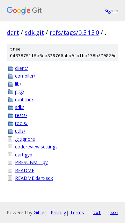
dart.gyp (23, 154)
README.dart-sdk (34, 178)
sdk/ (19, 107)
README (24, 170)
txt (97, 212)
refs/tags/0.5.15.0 (74, 32)
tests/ (21, 115)
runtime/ (24, 99)
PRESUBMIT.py (31, 162)
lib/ (18, 84)
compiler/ (25, 76)
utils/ (20, 131)
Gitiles (40, 212)
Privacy (58, 212)
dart (13, 32)
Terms (77, 212)
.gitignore (25, 139)
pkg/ (19, 91)
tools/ (21, 123)
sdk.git (34, 32)
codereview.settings (36, 146)
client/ (21, 68)
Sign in (111, 10)
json (113, 212)
